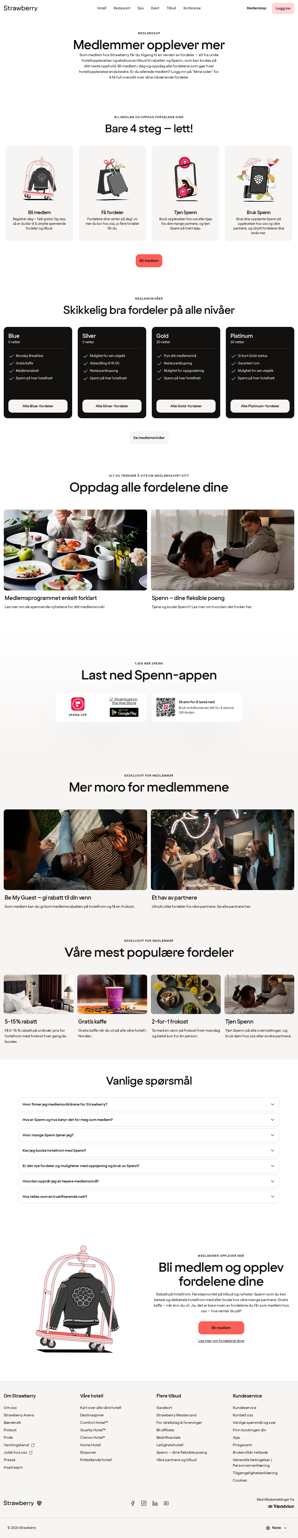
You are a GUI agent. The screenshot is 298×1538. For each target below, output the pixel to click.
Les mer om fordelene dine (221, 1340)
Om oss (10, 1407)
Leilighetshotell (169, 1445)
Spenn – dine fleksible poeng (181, 1452)
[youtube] (166, 1503)
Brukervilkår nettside (250, 1452)
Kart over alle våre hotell (100, 1407)
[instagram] (144, 1503)
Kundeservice (244, 1407)
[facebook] (132, 1503)
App (236, 1437)
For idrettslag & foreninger (179, 1422)
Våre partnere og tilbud (176, 1460)
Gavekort (164, 1407)
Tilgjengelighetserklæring (255, 1473)
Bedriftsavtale (168, 1437)
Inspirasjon (13, 1467)
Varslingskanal (16, 1445)
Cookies (240, 1480)
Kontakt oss (243, 1415)
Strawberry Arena (19, 1415)
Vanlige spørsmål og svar (254, 1422)
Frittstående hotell (96, 1460)
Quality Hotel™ (93, 1430)
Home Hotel (90, 1445)
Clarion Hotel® (92, 1437)
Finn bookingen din (249, 1430)
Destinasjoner (92, 1415)
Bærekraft (12, 1422)
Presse (9, 1460)
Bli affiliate (165, 1430)
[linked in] (155, 1503)
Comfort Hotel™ (94, 1422)
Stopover (88, 1452)
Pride (8, 1437)
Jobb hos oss (15, 1452)
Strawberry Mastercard (176, 1415)
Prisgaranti (242, 1445)
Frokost (10, 1430)
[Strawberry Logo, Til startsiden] (20, 8)
